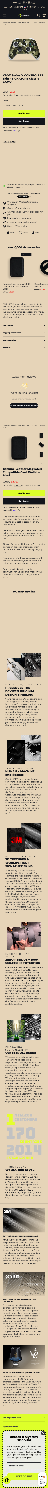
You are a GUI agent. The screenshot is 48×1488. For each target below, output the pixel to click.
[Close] (43, 1433)
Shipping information (12, 333)
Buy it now (24, 121)
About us (7, 348)
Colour (5, 101)
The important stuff (12, 1418)
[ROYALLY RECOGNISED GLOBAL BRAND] (24, 1357)
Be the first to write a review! (24, 405)
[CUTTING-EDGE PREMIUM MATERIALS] (24, 1220)
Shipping (17, 95)
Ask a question (9, 340)
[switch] (42, 1482)
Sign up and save (10, 1426)
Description (8, 325)
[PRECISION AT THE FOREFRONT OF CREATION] (24, 1284)
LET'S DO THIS (24, 1476)
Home (5, 23)
